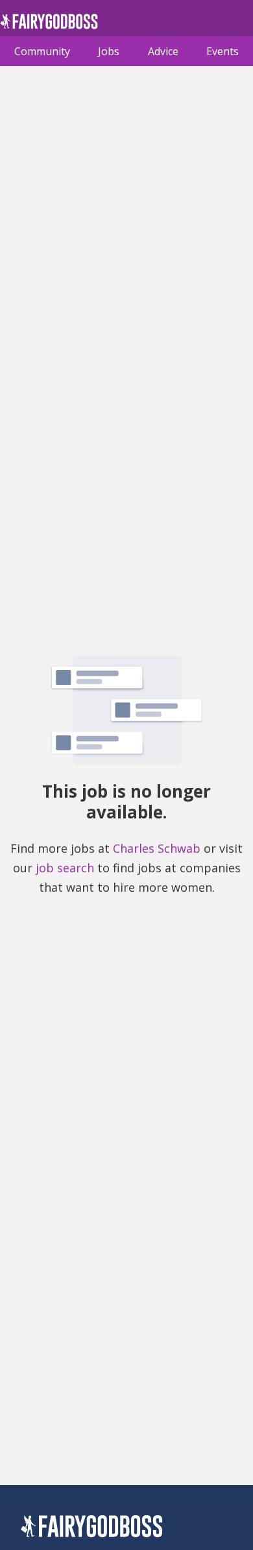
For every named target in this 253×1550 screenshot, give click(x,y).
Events (222, 51)
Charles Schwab (156, 848)
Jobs (108, 51)
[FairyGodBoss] (91, 1528)
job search (65, 868)
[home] (49, 25)
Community (42, 51)
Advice (163, 51)
